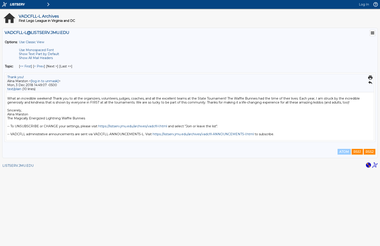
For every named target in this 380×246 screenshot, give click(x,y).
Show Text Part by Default (39, 54)
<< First (25, 66)
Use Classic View (31, 42)
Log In (364, 4)
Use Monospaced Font (36, 50)
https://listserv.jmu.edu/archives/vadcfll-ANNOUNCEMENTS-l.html (203, 134)
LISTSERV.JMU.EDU (18, 166)
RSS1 (357, 152)
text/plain (14, 89)
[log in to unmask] (45, 81)
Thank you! (15, 77)
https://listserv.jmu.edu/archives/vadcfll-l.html (132, 126)
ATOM (344, 152)
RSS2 (369, 152)
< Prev (39, 66)
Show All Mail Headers (36, 58)
